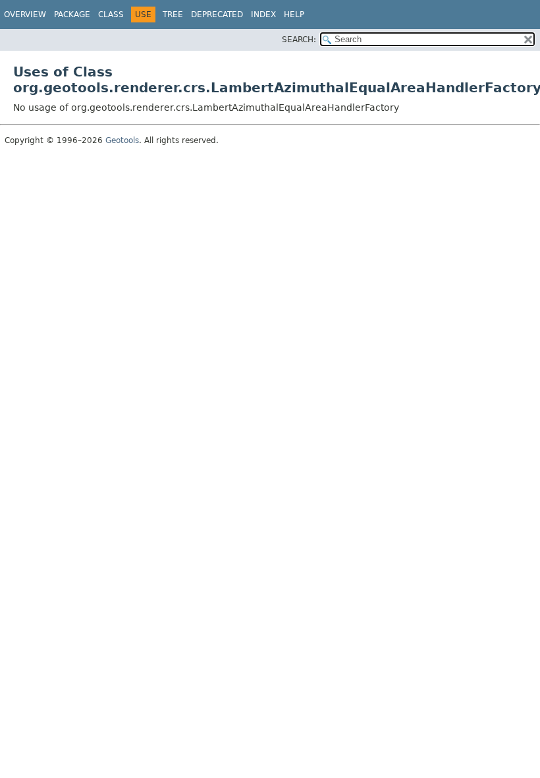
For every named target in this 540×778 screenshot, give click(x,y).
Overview (25, 14)
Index (263, 14)
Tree (173, 14)
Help (294, 14)
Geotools (122, 140)
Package (72, 14)
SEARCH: (299, 39)
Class (111, 14)
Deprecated (217, 14)
